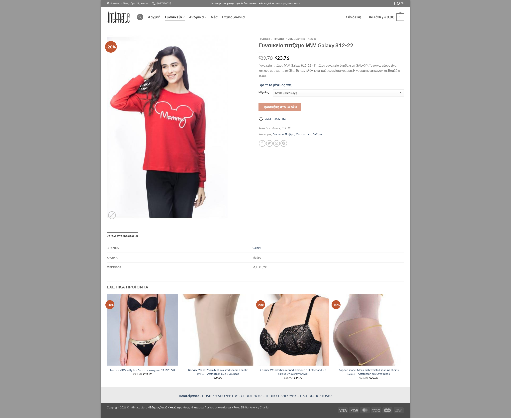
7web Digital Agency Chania (251, 407)
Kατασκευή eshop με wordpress (211, 407)
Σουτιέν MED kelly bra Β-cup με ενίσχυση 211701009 (142, 370)
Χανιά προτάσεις (180, 407)
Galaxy (257, 247)
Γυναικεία (173, 17)
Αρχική (154, 17)
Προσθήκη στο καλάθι (279, 107)
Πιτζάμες (279, 38)
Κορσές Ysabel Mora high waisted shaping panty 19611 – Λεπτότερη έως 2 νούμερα (218, 371)
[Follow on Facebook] (394, 3)
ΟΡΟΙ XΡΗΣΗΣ (251, 396)
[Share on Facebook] (262, 143)
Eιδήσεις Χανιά (158, 407)
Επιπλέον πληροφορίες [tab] (122, 235)
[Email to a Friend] (276, 143)
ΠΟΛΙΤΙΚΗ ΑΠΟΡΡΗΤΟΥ (220, 396)
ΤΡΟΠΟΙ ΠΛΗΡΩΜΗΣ (281, 396)
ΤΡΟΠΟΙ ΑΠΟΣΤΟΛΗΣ (316, 396)
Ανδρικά (196, 17)
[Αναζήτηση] (140, 17)
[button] (353, 17)
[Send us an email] (402, 3)
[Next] (404, 340)
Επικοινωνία (233, 17)
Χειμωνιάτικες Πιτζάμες (302, 38)
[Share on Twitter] (269, 143)
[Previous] (107, 340)
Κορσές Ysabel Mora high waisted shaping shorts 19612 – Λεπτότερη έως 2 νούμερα (369, 371)
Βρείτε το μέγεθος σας (274, 85)
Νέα (214, 17)
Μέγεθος (263, 92)
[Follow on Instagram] (398, 3)
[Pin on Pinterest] (283, 143)
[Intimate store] (119, 17)
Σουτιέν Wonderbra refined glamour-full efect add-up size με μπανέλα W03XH (293, 371)
